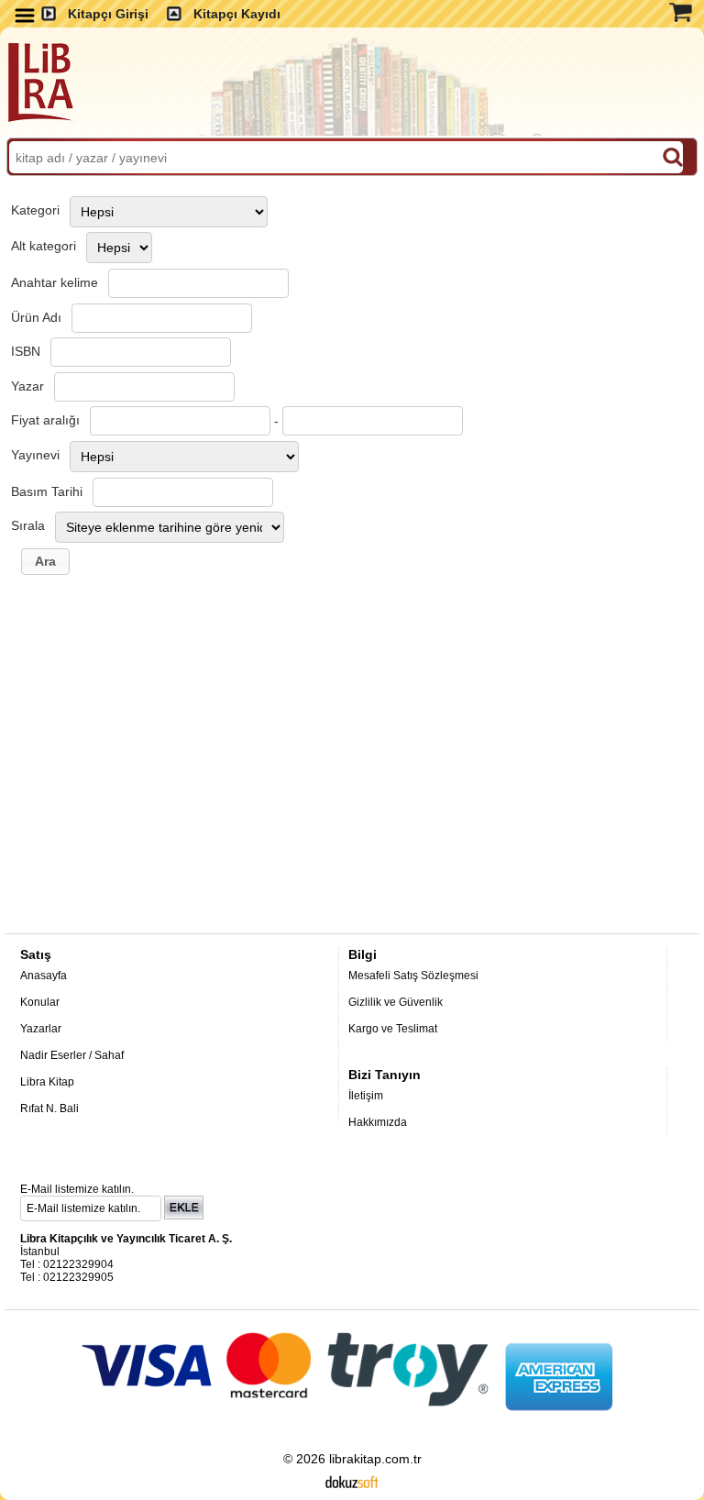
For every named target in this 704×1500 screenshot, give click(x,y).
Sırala (28, 525)
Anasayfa (43, 975)
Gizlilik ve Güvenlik (395, 1002)
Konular (40, 1002)
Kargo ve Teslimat (392, 1028)
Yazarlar (40, 1028)
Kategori (35, 210)
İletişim (365, 1095)
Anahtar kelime (54, 282)
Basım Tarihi (46, 491)
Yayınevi (35, 454)
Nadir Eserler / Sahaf (72, 1055)
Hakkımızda (377, 1122)
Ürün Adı (36, 317)
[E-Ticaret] (352, 1481)
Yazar (27, 386)
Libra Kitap (47, 1081)
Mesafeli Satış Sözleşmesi (413, 975)
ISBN (25, 351)
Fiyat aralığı (45, 420)
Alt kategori (43, 245)
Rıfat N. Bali (49, 1108)
